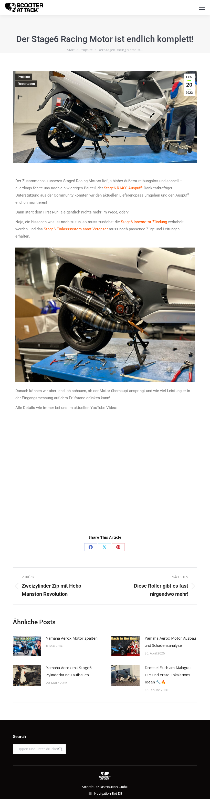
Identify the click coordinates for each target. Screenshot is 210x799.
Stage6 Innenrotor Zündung (144, 222)
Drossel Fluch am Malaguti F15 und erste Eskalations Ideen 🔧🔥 (168, 674)
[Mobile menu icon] (202, 8)
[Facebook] (90, 547)
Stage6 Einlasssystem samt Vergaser (76, 229)
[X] (104, 547)
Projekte (24, 77)
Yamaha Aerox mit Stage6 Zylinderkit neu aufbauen (69, 671)
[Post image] (27, 646)
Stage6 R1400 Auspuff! (123, 188)
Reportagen (26, 84)
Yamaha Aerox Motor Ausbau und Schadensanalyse (170, 642)
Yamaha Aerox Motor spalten (72, 638)
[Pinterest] (118, 547)
